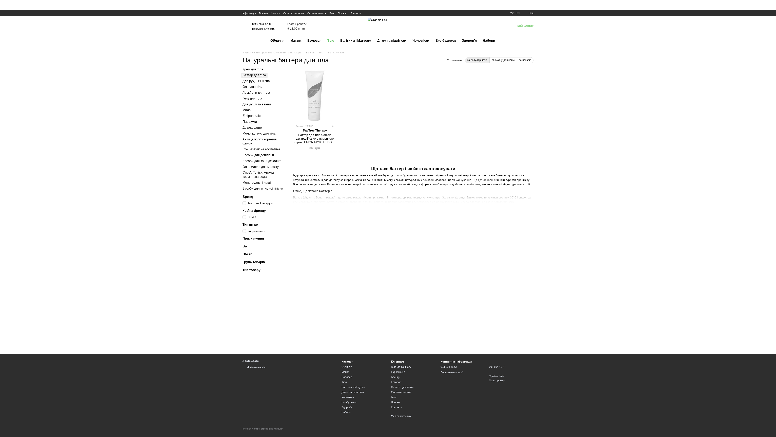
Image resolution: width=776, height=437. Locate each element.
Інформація (249, 13)
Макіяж (295, 40)
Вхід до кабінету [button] (401, 366)
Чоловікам (420, 40)
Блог (332, 13)
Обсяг (247, 254)
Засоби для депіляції (258, 155)
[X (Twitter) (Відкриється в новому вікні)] (371, 13)
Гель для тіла (252, 98)
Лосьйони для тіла (256, 92)
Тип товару (251, 270)
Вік (244, 246)
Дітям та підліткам (391, 40)
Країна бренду (254, 210)
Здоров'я (469, 40)
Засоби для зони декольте (262, 161)
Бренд (247, 196)
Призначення (253, 238)
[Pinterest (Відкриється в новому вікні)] (381, 13)
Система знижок (316, 13)
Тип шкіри (250, 224)
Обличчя (277, 40)
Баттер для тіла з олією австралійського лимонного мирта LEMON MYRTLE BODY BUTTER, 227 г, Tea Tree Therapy (314, 142)
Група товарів (253, 262)
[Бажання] (502, 26)
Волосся (314, 40)
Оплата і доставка (293, 13)
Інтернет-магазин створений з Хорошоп (262, 428)
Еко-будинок (445, 40)
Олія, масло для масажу (260, 167)
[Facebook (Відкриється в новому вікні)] (366, 13)
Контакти (355, 13)
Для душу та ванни (256, 104)
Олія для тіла (252, 87)
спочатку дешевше (503, 60)
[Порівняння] (491, 26)
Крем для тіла (252, 69)
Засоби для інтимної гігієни (262, 188)
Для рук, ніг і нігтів (256, 81)
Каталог (275, 13)
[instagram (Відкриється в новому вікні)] (376, 13)
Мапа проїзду (497, 380)
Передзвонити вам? (263, 29)
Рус (518, 13)
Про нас (342, 13)
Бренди (263, 13)
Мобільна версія (256, 367)
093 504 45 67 (262, 24)
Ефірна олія (251, 116)
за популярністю (477, 60)
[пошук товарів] (505, 40)
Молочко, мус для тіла (258, 133)
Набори (489, 40)
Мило (246, 110)
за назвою (525, 60)
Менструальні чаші (256, 182)
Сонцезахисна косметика (261, 149)
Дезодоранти (252, 127)
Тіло (330, 40)
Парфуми (249, 121)
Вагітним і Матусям (355, 40)
